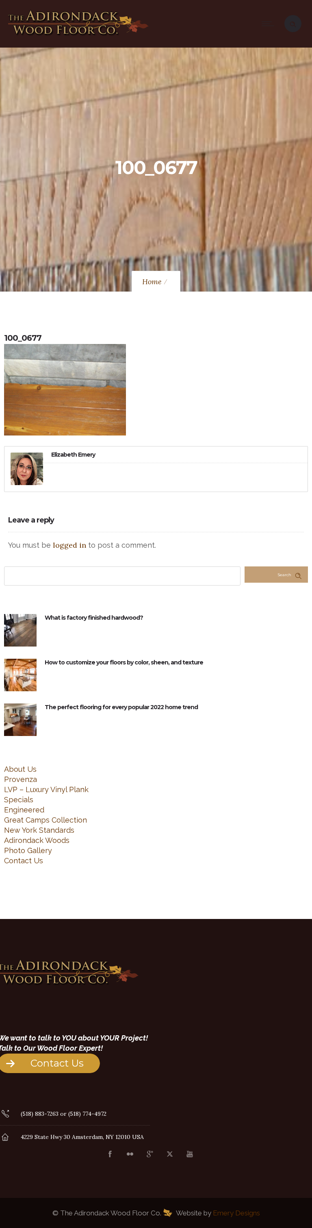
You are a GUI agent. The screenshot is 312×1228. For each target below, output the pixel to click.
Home (152, 281)
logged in (69, 545)
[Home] (78, 36)
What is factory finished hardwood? (94, 617)
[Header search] (293, 22)
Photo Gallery (28, 850)
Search (284, 574)
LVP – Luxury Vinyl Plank (46, 789)
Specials (18, 799)
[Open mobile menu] (270, 23)
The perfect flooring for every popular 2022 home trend (121, 707)
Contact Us (23, 860)
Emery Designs (236, 1213)
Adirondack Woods (36, 840)
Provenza (20, 779)
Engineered (24, 810)
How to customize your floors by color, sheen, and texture (124, 662)
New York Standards (39, 830)
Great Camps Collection (45, 820)
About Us (20, 769)
